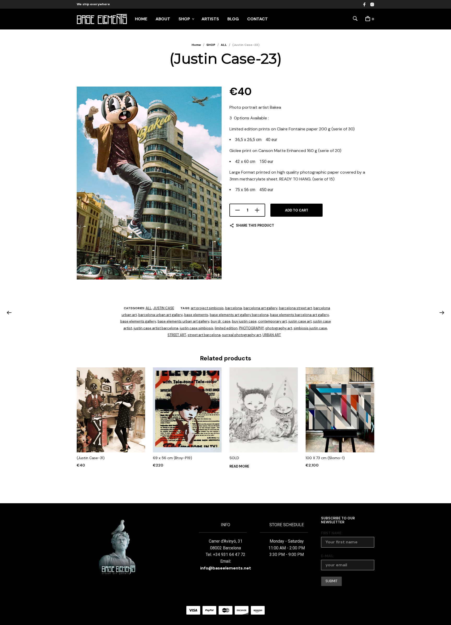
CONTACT (257, 19)
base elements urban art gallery (183, 321)
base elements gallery (138, 321)
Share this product (255, 225)
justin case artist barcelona (156, 328)
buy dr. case (220, 321)
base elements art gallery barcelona (239, 315)
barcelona (233, 308)
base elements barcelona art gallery (299, 315)
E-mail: (327, 556)
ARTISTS (210, 19)
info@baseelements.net (225, 568)
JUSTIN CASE (163, 308)
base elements (196, 315)
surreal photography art (241, 335)
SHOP (184, 19)
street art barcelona (204, 335)
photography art (278, 328)
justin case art (300, 321)
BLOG (233, 19)
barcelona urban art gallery (160, 315)
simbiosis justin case (310, 328)
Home (196, 45)
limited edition (226, 328)
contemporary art (272, 321)
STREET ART (177, 335)
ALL (224, 45)
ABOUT (163, 19)
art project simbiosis (207, 308)
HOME (141, 19)
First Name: (331, 533)
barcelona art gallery (260, 308)
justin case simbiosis (196, 328)
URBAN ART (272, 335)
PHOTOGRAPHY (251, 328)
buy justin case (244, 321)
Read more (239, 466)
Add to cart (296, 210)
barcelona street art (295, 308)
